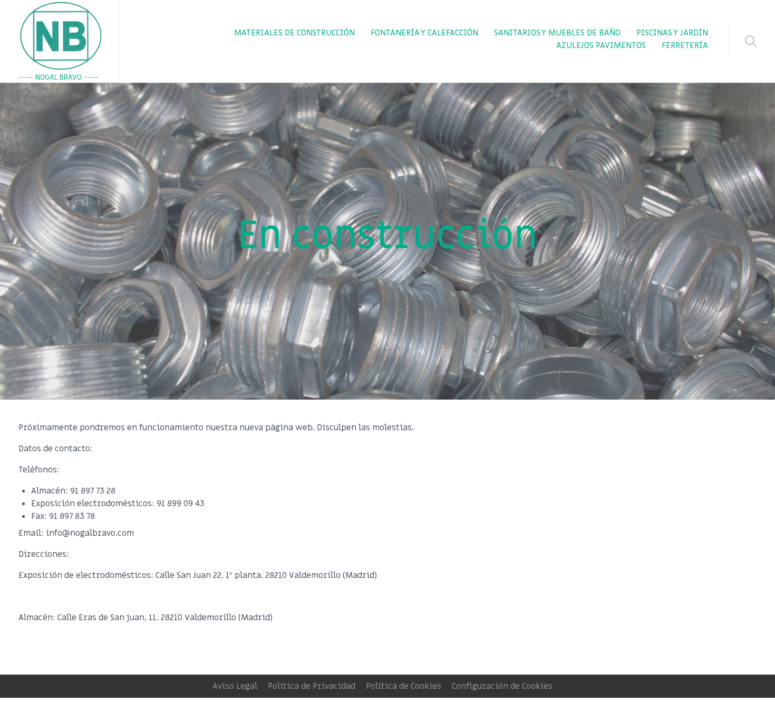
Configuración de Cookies (502, 686)
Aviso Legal (234, 686)
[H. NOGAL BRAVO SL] (60, 36)
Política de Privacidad (311, 686)
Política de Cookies (403, 686)
